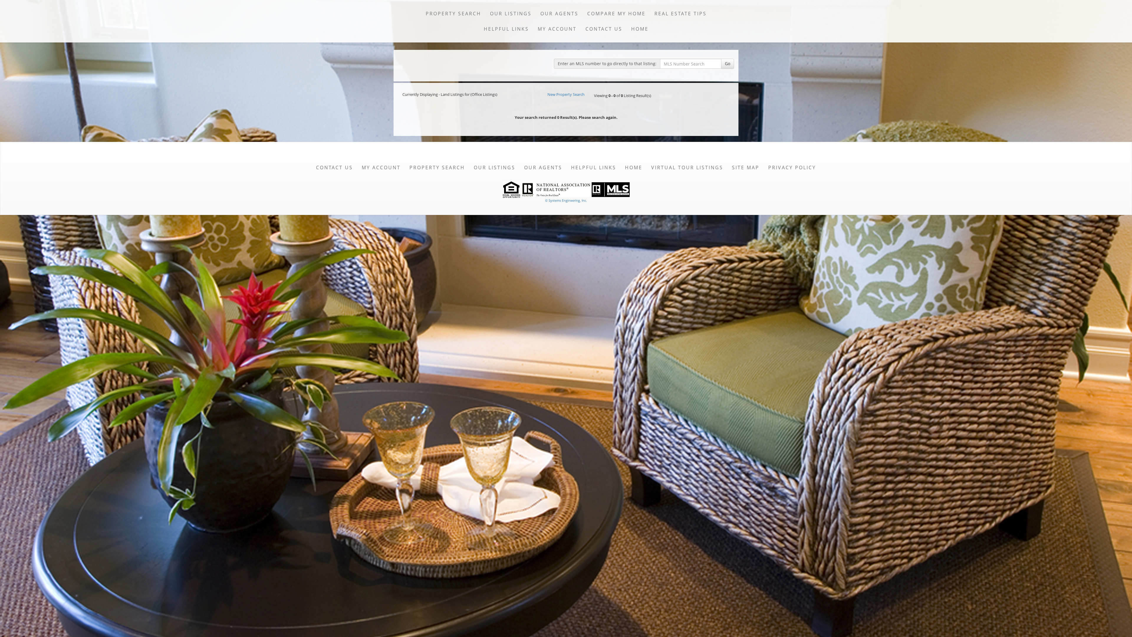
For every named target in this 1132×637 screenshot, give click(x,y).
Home (640, 29)
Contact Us (603, 29)
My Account (557, 29)
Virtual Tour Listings (687, 167)
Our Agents (559, 13)
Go (727, 63)
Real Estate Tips (680, 13)
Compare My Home (616, 13)
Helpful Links (506, 29)
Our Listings (511, 13)
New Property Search (566, 94)
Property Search (453, 13)
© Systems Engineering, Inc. (566, 200)
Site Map (745, 167)
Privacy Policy (792, 167)
